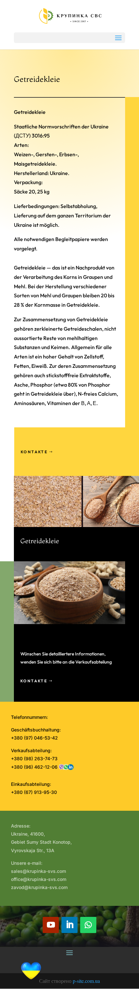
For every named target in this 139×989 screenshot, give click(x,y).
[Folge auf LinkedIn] (69, 925)
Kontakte (34, 451)
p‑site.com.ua (86, 980)
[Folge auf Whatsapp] (88, 925)
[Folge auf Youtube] (51, 925)
